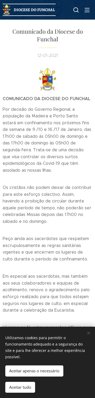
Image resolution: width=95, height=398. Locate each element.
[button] (76, 9)
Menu (87, 10)
